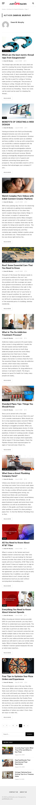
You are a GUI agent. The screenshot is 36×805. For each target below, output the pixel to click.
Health (5, 328)
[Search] (33, 3)
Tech (4, 117)
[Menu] (3, 3)
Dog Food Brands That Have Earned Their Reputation (22, 762)
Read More (7, 98)
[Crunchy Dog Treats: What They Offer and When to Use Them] (7, 750)
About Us (23, 792)
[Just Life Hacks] (18, 3)
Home (4, 9)
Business (6, 51)
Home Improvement (9, 261)
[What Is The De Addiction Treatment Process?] (18, 321)
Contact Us (13, 792)
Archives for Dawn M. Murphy (15, 9)
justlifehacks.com (7, 799)
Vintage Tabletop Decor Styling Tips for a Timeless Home (24, 774)
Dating (5, 192)
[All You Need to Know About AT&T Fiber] (18, 532)
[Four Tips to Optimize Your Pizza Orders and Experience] (18, 665)
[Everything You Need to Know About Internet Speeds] (18, 599)
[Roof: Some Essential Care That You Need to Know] (18, 254)
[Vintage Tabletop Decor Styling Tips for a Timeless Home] (7, 775)
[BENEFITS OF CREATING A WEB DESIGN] (18, 111)
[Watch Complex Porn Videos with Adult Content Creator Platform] (18, 185)
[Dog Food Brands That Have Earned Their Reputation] (7, 763)
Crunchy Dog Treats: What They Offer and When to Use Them (24, 750)
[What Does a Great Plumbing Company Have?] (18, 462)
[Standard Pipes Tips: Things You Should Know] (18, 393)
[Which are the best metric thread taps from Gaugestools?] (18, 44)
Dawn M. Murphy (17, 22)
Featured (6, 400)
